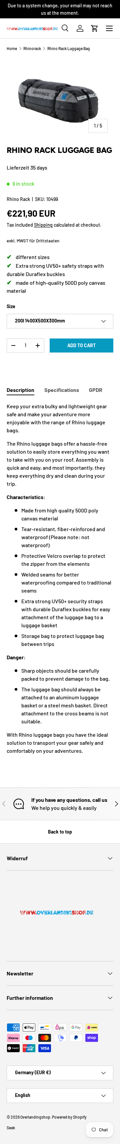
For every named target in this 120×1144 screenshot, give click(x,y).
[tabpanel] (60, 578)
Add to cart (81, 345)
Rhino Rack (18, 199)
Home (12, 48)
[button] (94, 28)
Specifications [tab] (61, 390)
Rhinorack (32, 48)
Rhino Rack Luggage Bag (68, 48)
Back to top (60, 832)
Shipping (43, 225)
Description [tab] (20, 390)
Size (11, 306)
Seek (11, 1127)
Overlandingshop (35, 1117)
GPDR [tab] (95, 390)
